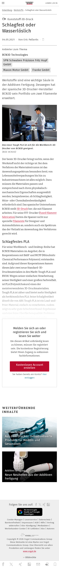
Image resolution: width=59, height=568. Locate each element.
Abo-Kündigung (28, 525)
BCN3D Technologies (15, 54)
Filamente (19, 221)
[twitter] (11, 564)
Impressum (27, 522)
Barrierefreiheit (12, 522)
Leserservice (31, 519)
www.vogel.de (29, 551)
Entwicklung (7, 10)
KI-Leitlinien (34, 528)
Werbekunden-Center (15, 528)
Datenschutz (45, 519)
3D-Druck (22, 208)
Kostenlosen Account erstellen (29, 366)
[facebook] (3, 564)
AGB (37, 522)
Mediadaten (43, 525)
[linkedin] (29, 564)
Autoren (50, 528)
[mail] (38, 564)
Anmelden (51, 3)
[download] (47, 564)
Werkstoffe (18, 10)
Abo (43, 528)
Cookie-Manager (15, 519)
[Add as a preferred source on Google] (29, 512)
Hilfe (43, 522)
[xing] (21, 564)
